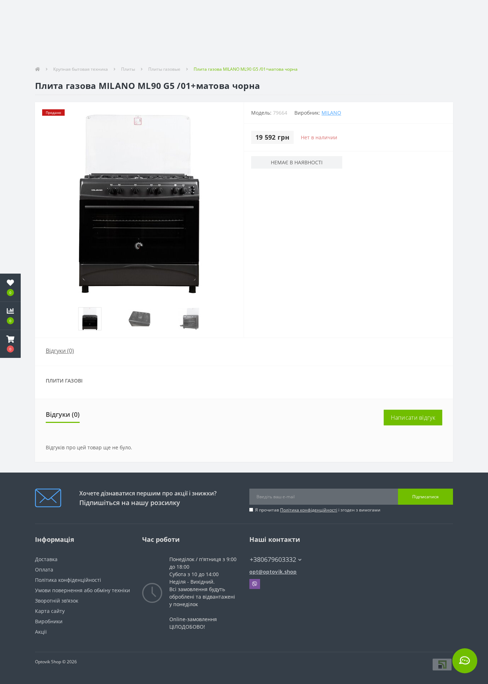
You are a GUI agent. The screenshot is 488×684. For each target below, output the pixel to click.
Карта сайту (50, 611)
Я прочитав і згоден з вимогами (317, 510)
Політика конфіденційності (308, 510)
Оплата (44, 569)
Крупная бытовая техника (80, 69)
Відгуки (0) (60, 351)
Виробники (49, 621)
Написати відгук (413, 417)
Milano (331, 112)
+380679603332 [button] (273, 559)
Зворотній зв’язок (56, 600)
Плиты (128, 69)
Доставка (46, 559)
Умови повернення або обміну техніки (82, 590)
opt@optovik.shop (273, 571)
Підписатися (425, 497)
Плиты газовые (164, 69)
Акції (41, 631)
